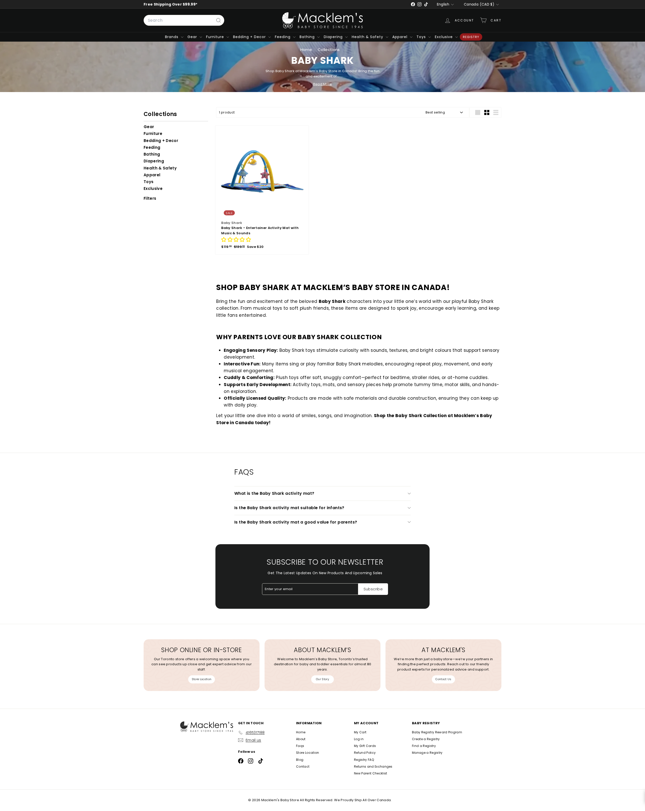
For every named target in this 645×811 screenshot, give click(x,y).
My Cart (360, 732)
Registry (471, 37)
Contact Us (443, 679)
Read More (322, 84)
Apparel (400, 36)
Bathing (308, 36)
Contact (302, 766)
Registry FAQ (364, 760)
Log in (359, 739)
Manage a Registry (427, 752)
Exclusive (444, 36)
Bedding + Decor (250, 36)
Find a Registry (424, 746)
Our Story (322, 679)
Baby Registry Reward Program (437, 732)
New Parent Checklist (370, 773)
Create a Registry (426, 739)
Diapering (334, 36)
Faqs (300, 746)
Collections (329, 49)
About (301, 739)
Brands (172, 36)
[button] (236, 240)
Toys (421, 36)
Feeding (283, 36)
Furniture (215, 36)
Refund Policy (365, 752)
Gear (192, 36)
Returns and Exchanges (373, 766)
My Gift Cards (365, 746)
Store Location (202, 679)
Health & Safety (368, 36)
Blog (299, 760)
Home (306, 49)
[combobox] (184, 20)
